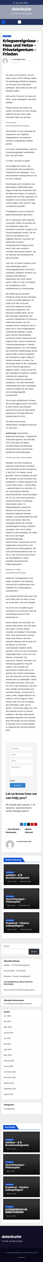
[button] (39, 22)
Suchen (6, 946)
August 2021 (8, 1094)
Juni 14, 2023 (11, 881)
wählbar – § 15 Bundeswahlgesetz (17, 876)
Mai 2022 (7, 1044)
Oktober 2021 (9, 1083)
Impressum (21, 1257)
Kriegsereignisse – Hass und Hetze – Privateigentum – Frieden (20, 47)
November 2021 (10, 1077)
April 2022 (8, 1049)
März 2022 (8, 1055)
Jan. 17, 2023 (11, 1216)
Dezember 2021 (10, 1072)
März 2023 (8, 1027)
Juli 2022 (7, 1038)
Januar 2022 (8, 1066)
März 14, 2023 (12, 929)
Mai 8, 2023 (11, 905)
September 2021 (10, 1089)
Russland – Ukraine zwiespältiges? (17, 924)
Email (12, 781)
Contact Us (18, 785)
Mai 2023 (7, 1021)
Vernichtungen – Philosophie (16, 900)
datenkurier (21, 9)
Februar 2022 (9, 1061)
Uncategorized (7, 36)
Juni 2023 (7, 1016)
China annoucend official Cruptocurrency (19, 990)
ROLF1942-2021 (19, 59)
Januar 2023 (8, 1033)
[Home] (3, 22)
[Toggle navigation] (21, 22)
